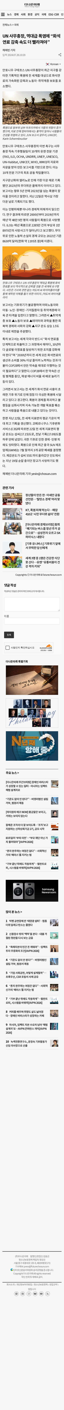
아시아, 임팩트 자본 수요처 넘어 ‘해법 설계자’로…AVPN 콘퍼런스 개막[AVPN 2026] (27, 1028)
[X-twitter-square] (16, 1293)
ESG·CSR (53, 14)
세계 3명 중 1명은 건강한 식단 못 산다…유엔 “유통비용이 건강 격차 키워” (42, 562)
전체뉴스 (7, 24)
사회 (23, 14)
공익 (37, 14)
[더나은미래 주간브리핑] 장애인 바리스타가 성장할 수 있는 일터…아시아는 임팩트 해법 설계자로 (27, 786)
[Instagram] (29, 1293)
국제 (44, 14)
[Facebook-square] (22, 1293)
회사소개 (10, 1284)
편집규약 (53, 1284)
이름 (6, 616)
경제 (16, 14)
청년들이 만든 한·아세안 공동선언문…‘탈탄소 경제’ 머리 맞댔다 (42, 499)
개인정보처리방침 (24, 1284)
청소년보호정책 (41, 1284)
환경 (30, 14)
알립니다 (32, 1289)
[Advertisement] (32, 1098)
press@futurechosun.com (36, 1266)
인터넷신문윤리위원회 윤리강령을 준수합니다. (33, 1270)
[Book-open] (35, 1293)
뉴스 (9, 14)
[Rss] (47, 1293)
